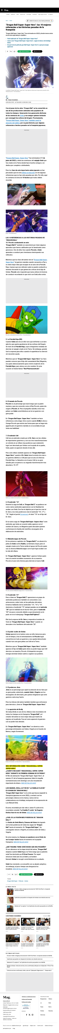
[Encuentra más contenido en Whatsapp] (14, 51)
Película (21, 881)
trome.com (40, 1025)
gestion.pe (25, 1025)
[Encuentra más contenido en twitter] (11, 51)
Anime (26, 881)
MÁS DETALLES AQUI (21, 842)
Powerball (34, 14)
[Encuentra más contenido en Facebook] (7, 51)
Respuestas (43, 998)
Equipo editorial (6, 1001)
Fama (41, 1006)
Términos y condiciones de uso (29, 996)
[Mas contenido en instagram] (32, 1014)
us (41, 1002)
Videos (50, 998)
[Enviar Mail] (7, 99)
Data (50, 1002)
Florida (7, 14)
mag (14, 1028)
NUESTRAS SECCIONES (44, 996)
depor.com (32, 1025)
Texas (17, 14)
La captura (50, 14)
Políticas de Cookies (26, 1002)
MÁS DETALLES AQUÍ (28, 783)
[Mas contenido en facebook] (26, 1014)
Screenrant (24, 514)
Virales (42, 1010)
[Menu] (2, 10)
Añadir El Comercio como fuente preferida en (39, 20)
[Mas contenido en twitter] (29, 1014)
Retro (50, 1006)
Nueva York (22, 14)
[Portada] (6, 999)
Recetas (51, 1010)
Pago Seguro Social (42, 14)
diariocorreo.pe (49, 1025)
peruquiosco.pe (7, 1028)
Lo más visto (11, 886)
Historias (42, 1014)
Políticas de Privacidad (27, 999)
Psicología (29, 14)
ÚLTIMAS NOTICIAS (13, 953)
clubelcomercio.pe (16, 1025)
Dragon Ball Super (12, 881)
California (13, 14)
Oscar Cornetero (13, 100)
